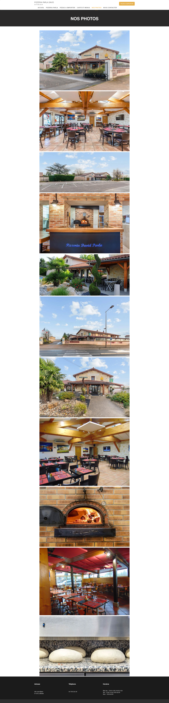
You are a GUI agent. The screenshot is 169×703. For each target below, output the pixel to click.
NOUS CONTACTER (110, 8)
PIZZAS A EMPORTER (127, 4)
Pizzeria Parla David (44, 2)
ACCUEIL (41, 8)
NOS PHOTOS (96, 8)
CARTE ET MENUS (83, 8)
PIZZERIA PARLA (52, 8)
